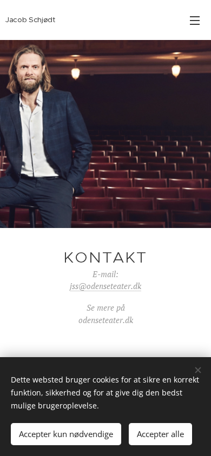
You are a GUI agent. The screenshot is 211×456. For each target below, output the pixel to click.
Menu (195, 20)
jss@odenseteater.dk (105, 285)
